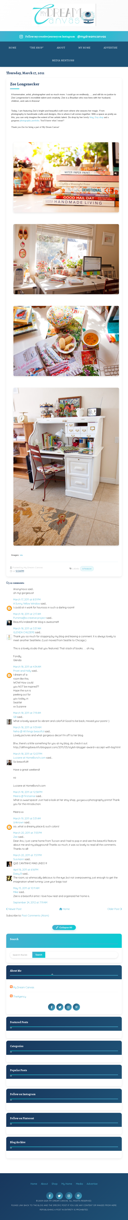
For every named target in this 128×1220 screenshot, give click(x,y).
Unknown (18, 822)
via (21, 555)
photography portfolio (29, 120)
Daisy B (17, 873)
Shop (55, 1183)
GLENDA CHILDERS (23, 632)
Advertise (111, 47)
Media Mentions (63, 60)
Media (79, 1183)
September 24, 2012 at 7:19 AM (30, 902)
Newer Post (15, 909)
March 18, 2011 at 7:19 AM (27, 712)
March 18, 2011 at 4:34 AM (27, 666)
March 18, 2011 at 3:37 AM (27, 628)
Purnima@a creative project (29, 617)
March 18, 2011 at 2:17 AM (27, 614)
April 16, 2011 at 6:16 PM (25, 869)
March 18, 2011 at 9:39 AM (27, 727)
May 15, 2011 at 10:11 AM (26, 888)
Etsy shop (99, 117)
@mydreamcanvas (91, 36)
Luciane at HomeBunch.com (29, 757)
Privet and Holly (22, 670)
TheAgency (19, 996)
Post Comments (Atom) (35, 915)
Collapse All (65, 927)
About (61, 47)
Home (12, 47)
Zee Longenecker (24, 84)
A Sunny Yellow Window (26, 603)
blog (92, 117)
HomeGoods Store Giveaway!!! (39, 1086)
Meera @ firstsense (24, 796)
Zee (15, 836)
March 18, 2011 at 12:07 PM (27, 753)
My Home (84, 47)
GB (15, 716)
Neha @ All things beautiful (28, 731)
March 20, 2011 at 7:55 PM (27, 832)
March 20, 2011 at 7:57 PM (27, 855)
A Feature (86, 568)
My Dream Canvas (23, 987)
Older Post (113, 909)
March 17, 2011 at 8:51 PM (27, 599)
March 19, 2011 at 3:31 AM (27, 818)
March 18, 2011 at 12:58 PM (27, 792)
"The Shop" (37, 47)
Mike (15, 892)
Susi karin (18, 859)
